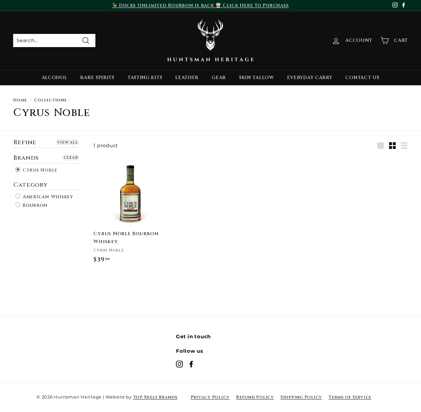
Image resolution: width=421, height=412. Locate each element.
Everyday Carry (310, 77)
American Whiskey (47, 197)
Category (30, 184)
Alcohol (54, 77)
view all (67, 142)
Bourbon (34, 205)
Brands (26, 157)
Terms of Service (350, 397)
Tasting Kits (145, 77)
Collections (50, 100)
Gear (219, 77)
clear (71, 157)
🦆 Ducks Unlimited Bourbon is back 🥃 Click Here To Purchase (200, 5)
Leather (187, 77)
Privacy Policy (210, 397)
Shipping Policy (301, 397)
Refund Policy (255, 397)
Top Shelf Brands (155, 397)
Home (20, 100)
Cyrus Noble (39, 170)
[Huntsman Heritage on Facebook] (191, 364)
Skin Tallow (256, 77)
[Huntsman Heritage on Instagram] (179, 364)
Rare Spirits (97, 77)
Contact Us (362, 77)
